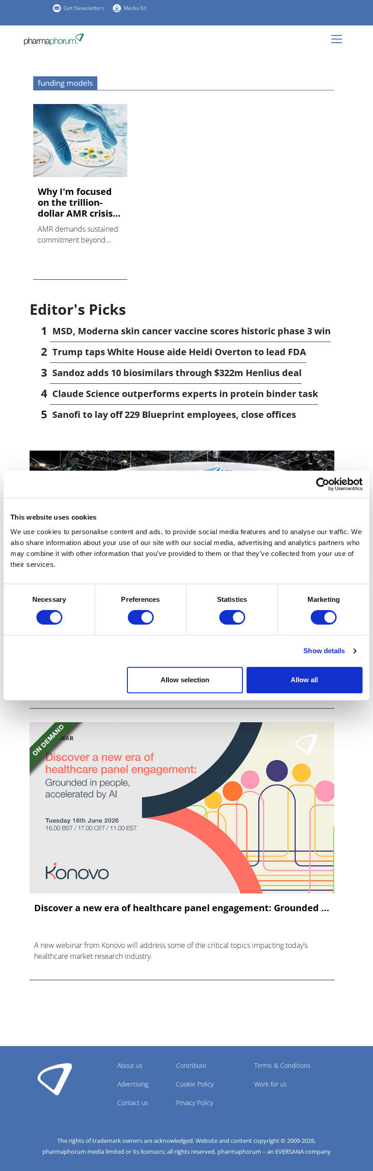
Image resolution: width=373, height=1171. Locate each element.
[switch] (141, 617)
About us (130, 1065)
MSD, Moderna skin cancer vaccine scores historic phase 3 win (191, 331)
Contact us (132, 1102)
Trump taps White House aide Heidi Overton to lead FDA (179, 352)
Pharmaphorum (54, 1079)
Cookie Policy (194, 1084)
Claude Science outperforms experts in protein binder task (185, 393)
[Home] (57, 39)
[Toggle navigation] (339, 39)
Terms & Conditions (282, 1065)
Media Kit (135, 8)
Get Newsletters (84, 8)
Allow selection (185, 680)
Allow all (304, 680)
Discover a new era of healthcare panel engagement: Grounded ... (181, 908)
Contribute (191, 1065)
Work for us (270, 1084)
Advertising (132, 1084)
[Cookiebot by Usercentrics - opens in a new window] (323, 484)
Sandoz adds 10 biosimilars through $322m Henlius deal (177, 373)
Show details (324, 651)
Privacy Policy (194, 1102)
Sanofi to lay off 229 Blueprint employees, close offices (174, 414)
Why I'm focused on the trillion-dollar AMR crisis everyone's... (75, 202)
